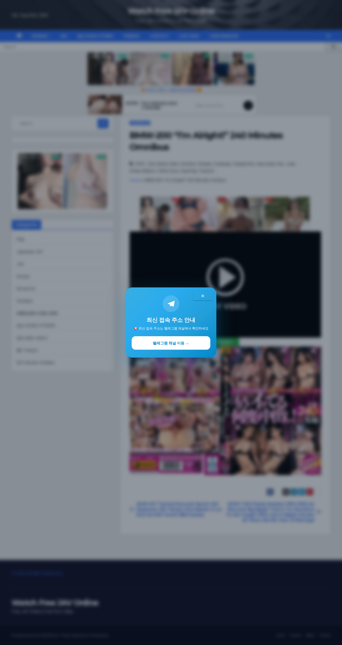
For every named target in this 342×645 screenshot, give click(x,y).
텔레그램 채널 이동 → (171, 343)
